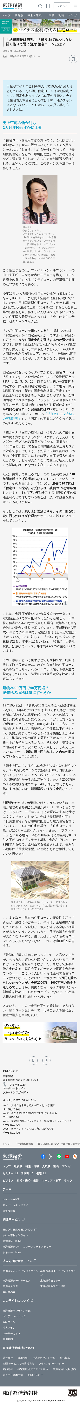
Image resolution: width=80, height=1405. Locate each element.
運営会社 (8, 1357)
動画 (61, 15)
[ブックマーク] (73, 59)
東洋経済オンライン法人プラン (20, 1271)
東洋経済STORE (12, 1241)
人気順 (50, 15)
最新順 (19, 15)
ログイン (62, 5)
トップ (6, 15)
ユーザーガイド (12, 1333)
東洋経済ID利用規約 (64, 1369)
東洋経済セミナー (50, 1280)
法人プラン (9, 1327)
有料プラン (9, 1322)
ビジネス (8, 1180)
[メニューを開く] (75, 6)
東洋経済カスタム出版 (53, 1286)
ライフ (68, 1180)
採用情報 (22, 1357)
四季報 (25, 1173)
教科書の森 (9, 1292)
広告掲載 (65, 1357)
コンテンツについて (14, 1316)
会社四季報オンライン (15, 1235)
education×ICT (11, 1199)
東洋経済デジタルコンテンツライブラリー (27, 1246)
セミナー (8, 1173)
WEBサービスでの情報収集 (18, 1363)
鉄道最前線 (9, 1210)
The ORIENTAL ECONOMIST (20, 1229)
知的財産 (8, 1369)
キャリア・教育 (51, 1180)
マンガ (72, 15)
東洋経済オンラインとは (17, 1310)
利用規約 (8, 1339)
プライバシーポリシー (51, 1363)
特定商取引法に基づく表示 (32, 1369)
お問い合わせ (35, 1375)
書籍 (39, 1173)
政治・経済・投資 (28, 1180)
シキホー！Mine (12, 1252)
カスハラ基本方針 (13, 1375)
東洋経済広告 (10, 1286)
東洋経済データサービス (17, 1280)
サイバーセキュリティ (15, 1205)
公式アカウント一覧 (43, 1357)
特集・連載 (34, 15)
